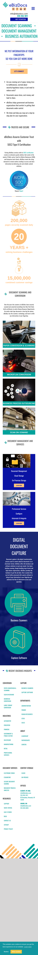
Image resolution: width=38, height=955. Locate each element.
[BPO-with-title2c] (19, 379)
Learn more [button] (28, 947)
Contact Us (7, 820)
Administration (26, 706)
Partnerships (25, 740)
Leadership (24, 736)
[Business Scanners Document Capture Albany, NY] (18, 589)
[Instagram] (13, 9)
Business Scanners (27, 688)
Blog (5, 816)
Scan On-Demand (9, 694)
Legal (23, 718)
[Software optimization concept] (16, 493)
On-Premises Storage (19, 480)
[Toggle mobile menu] (33, 8)
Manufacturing (8, 744)
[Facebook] (17, 9)
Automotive (7, 721)
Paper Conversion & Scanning (10, 689)
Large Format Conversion (8, 706)
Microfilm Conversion (7, 700)
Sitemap (6, 825)
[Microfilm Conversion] (19, 350)
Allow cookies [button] (16, 951)
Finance (23, 710)
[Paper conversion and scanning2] (19, 321)
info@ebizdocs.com (19, 14)
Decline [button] (6, 951)
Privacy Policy (8, 829)
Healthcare (7, 740)
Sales (23, 723)
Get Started (20, 19)
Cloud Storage (19, 475)
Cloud (23, 773)
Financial (6, 729)
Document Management (19, 471)
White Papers (8, 808)
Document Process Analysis (10, 789)
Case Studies (8, 812)
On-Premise (24, 777)
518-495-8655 (24, 808)
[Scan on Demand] (19, 408)
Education (7, 725)
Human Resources (27, 714)
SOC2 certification (28, 152)
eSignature (7, 777)
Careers (23, 744)
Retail (5, 748)
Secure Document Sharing (9, 782)
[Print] (19, 171)
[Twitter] (24, 9)
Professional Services (8, 754)
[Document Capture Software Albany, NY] (18, 627)
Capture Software (27, 692)
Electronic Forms (9, 773)
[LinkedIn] (21, 9)
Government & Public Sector (8, 734)
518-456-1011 (22, 16)
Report (21, 191)
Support (6, 804)
